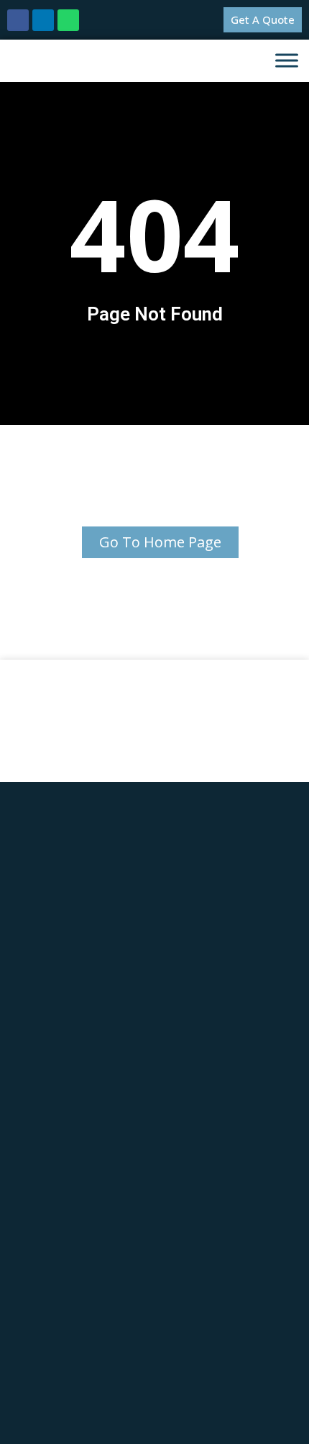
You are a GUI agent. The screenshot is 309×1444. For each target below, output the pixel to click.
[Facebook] (18, 20)
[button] (262, 19)
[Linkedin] (43, 20)
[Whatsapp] (68, 20)
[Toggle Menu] (286, 61)
